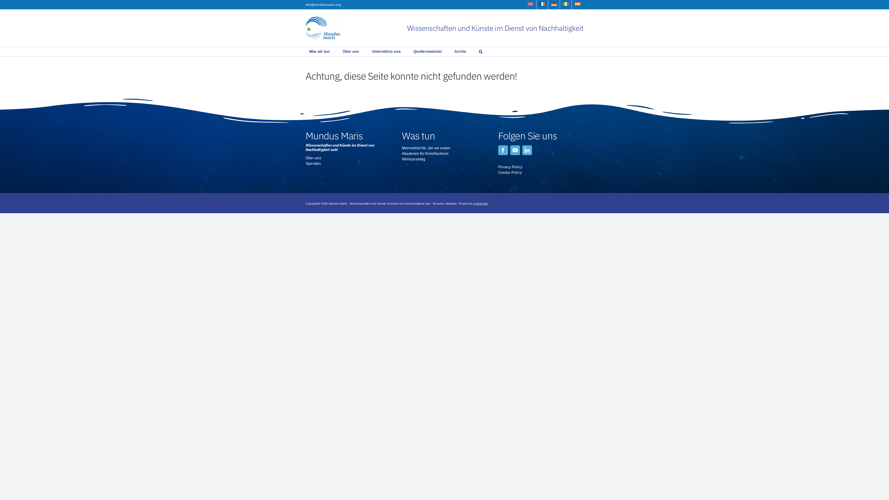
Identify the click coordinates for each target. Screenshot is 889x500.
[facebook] (503, 150)
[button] (481, 51)
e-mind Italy (480, 203)
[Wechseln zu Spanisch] (577, 4)
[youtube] (515, 150)
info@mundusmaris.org (323, 4)
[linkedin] (527, 150)
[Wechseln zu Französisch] (542, 4)
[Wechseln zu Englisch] (530, 4)
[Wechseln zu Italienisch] (566, 4)
